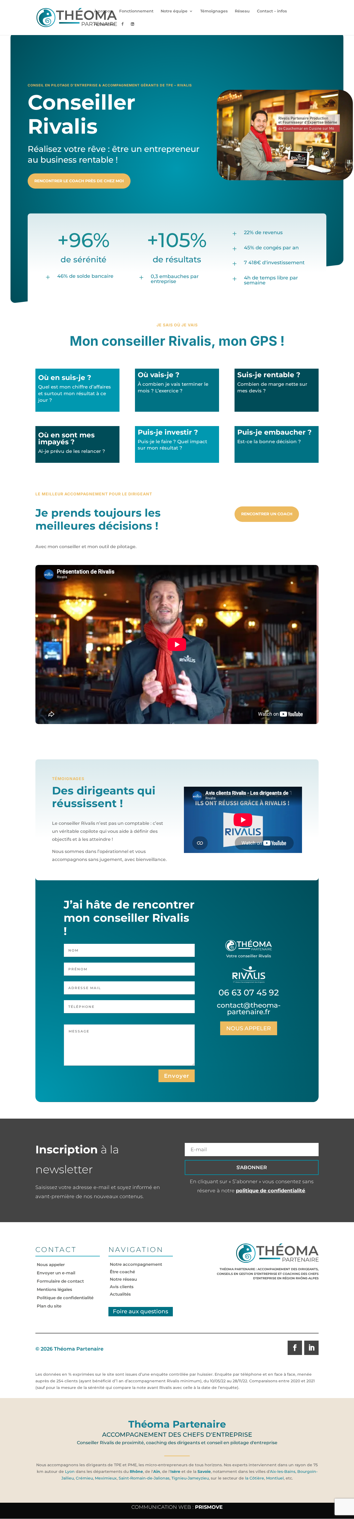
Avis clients (122, 1286)
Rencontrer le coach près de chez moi (79, 180)
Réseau (242, 11)
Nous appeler (248, 1028)
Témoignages (214, 11)
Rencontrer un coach (266, 513)
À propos (103, 11)
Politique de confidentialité (65, 1297)
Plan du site (49, 1306)
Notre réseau (123, 1279)
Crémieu (84, 1478)
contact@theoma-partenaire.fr (249, 1008)
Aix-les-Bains (282, 1471)
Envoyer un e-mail (56, 1272)
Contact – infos (272, 11)
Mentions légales (54, 1289)
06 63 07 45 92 (248, 992)
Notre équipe (174, 11)
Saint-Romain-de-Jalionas (144, 1478)
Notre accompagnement (136, 1264)
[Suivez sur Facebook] (295, 1348)
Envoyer (176, 1075)
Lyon (70, 1471)
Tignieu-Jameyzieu (189, 1478)
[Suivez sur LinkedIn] (311, 1348)
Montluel (275, 1478)
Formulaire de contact (60, 1281)
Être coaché (122, 1271)
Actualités (104, 24)
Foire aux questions (140, 1311)
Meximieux (106, 1478)
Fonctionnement (136, 11)
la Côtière (254, 1478)
